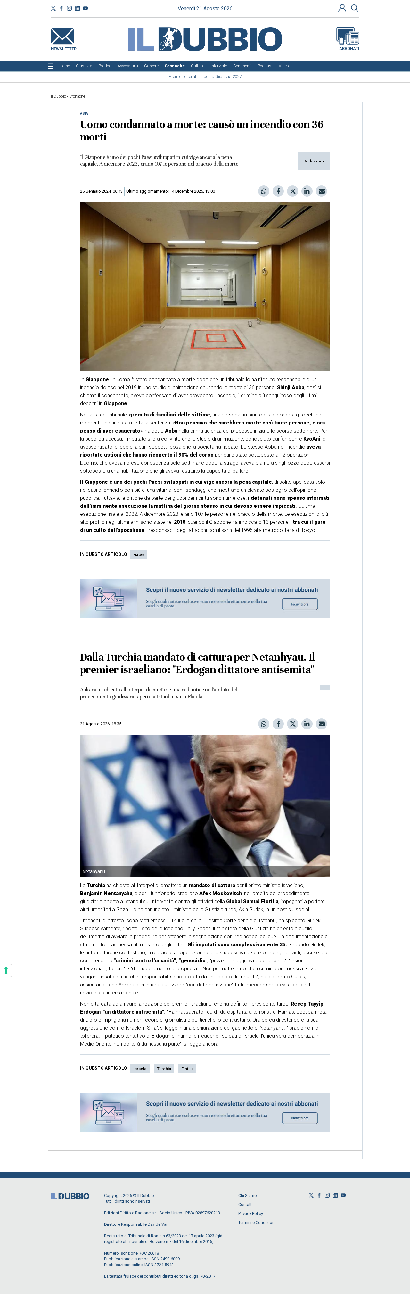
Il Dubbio (58, 96)
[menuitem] (64, 66)
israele (140, 1069)
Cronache (77, 96)
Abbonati (349, 48)
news (138, 555)
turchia (164, 1069)
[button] (343, 8)
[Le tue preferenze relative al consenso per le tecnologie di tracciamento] (6, 970)
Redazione (314, 161)
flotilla (187, 1069)
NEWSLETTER (64, 47)
